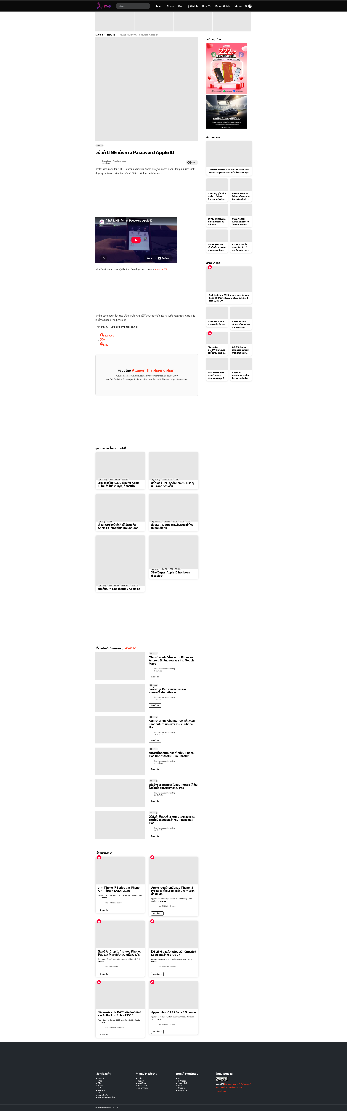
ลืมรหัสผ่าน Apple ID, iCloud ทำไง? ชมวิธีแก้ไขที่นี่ (172, 526)
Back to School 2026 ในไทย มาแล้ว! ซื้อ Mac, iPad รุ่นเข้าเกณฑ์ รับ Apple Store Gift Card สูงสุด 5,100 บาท (231, 26)
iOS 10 (175, 521)
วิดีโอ (140, 1078)
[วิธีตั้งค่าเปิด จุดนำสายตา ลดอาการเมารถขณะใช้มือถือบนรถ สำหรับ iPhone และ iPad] (120, 825)
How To (206, 6)
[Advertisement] (147, 197)
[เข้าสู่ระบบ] (250, 6)
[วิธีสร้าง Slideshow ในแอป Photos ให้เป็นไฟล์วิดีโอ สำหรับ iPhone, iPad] (120, 793)
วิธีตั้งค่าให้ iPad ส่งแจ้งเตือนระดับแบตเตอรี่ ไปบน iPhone (168, 690)
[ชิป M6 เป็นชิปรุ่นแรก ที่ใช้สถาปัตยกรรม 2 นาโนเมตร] (217, 210)
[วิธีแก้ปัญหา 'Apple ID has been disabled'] (173, 552)
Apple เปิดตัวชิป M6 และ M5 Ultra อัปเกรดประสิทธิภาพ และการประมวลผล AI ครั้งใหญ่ (191, 26)
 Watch (193, 6)
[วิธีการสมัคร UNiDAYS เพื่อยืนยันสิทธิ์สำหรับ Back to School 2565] (120, 995)
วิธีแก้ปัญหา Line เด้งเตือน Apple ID (119, 589)
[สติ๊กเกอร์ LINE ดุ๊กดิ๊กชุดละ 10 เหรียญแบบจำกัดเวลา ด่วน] (173, 466)
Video (238, 6)
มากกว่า (104, 898)
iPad (180, 6)
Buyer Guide (222, 6)
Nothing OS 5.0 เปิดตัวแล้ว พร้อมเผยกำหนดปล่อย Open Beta (217, 247)
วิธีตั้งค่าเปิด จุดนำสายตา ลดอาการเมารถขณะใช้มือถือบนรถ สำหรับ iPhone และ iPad (172, 820)
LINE (176, 479)
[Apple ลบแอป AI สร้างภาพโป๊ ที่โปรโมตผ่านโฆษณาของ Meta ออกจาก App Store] (241, 313)
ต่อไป (250, 22)
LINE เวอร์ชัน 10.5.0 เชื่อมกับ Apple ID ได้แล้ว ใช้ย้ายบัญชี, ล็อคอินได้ (118, 484)
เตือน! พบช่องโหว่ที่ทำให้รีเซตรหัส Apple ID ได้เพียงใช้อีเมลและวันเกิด (118, 526)
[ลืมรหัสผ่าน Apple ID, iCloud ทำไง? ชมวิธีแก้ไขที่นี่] (173, 508)
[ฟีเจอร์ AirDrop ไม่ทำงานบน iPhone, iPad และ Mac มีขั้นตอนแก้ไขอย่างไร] (120, 934)
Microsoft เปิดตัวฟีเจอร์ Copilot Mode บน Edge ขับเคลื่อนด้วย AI (216, 375)
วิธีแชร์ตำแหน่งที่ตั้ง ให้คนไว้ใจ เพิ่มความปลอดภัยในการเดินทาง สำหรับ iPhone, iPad (172, 724)
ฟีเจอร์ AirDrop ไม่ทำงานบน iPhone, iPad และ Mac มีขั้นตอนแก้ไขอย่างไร (119, 953)
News (109, 521)
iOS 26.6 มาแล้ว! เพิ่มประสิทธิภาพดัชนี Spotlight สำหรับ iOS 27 (173, 953)
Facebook (182, 1090)
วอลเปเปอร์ (182, 1083)
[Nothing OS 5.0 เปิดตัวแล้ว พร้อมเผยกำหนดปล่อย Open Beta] (217, 236)
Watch (101, 1085)
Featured (125, 585)
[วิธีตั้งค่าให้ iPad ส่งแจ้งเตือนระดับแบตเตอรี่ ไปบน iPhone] (120, 698)
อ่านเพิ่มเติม (155, 677)
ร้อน (99, 857)
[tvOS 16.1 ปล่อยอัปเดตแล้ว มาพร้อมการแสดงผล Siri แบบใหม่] (241, 338)
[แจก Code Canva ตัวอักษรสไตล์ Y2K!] (217, 313)
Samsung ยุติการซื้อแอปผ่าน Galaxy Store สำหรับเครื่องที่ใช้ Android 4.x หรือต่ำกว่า (217, 196)
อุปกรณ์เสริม (102, 1095)
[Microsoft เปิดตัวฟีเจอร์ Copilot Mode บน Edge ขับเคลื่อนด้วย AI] (217, 364)
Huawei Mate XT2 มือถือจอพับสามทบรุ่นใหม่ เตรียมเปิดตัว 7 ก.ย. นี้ (240, 196)
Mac (158, 6)
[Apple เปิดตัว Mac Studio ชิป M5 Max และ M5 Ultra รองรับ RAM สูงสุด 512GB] (153, 21)
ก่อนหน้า (96, 22)
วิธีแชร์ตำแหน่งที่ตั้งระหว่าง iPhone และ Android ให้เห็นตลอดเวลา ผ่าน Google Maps (171, 660)
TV (99, 1088)
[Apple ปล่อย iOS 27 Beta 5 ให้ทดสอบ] (173, 995)
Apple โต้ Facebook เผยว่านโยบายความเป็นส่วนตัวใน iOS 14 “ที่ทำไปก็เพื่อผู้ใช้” (241, 375)
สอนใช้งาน (142, 1083)
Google (181, 1088)
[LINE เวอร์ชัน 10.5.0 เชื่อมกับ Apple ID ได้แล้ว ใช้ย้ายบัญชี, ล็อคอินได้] (120, 466)
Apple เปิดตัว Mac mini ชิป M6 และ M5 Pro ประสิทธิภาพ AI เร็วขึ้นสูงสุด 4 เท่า (114, 27)
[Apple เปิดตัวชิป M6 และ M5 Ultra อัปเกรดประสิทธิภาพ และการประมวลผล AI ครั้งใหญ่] (193, 21)
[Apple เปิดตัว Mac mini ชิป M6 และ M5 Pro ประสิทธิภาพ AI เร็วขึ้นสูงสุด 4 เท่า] (114, 21)
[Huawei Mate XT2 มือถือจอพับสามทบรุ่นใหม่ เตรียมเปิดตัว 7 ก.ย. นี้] (241, 184)
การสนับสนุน (142, 1085)
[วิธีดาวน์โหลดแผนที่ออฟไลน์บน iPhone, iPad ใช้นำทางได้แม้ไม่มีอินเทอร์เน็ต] (120, 761)
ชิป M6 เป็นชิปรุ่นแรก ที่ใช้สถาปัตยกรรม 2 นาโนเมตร (217, 222)
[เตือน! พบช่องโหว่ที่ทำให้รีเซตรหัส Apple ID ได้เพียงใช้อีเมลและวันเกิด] (120, 508)
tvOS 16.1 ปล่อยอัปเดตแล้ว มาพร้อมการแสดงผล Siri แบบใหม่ (240, 350)
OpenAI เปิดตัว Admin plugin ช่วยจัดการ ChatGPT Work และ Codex (240, 222)
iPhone (170, 6)
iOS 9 (188, 521)
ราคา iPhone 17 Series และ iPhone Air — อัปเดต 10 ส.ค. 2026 (118, 889)
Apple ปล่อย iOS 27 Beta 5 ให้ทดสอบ (173, 1012)
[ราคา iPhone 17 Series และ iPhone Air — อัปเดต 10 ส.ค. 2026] (120, 870)
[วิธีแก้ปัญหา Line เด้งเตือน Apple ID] (120, 561)
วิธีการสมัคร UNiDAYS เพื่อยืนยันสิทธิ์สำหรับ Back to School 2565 (119, 1014)
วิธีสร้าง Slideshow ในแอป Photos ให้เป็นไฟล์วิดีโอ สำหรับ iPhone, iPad (173, 786)
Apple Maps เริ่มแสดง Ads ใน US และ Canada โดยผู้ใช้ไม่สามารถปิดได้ (240, 247)
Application (115, 479)
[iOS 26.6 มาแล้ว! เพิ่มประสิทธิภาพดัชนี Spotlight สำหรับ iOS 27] (173, 934)
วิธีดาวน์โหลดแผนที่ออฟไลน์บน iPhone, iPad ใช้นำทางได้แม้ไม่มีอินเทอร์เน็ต (171, 754)
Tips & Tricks (175, 569)
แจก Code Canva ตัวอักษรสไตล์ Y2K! (216, 323)
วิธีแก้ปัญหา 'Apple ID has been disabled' (170, 574)
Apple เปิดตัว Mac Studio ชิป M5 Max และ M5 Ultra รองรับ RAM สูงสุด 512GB (153, 27)
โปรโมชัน (141, 1081)
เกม (179, 1078)
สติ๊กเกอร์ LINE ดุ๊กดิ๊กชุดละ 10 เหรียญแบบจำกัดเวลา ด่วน (172, 484)
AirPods (101, 1090)
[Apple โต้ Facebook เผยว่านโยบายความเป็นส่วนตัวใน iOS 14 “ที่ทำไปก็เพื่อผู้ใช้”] (241, 364)
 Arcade (182, 1081)
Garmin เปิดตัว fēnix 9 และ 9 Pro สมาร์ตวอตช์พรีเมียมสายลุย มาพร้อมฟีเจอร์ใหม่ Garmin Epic (229, 171)
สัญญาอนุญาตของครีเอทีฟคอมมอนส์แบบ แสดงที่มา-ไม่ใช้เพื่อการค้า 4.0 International (233, 1087)
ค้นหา (120, 6)
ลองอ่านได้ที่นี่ (161, 269)
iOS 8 (182, 521)
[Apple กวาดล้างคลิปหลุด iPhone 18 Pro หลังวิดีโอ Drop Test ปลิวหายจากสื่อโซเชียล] (173, 870)
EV (99, 1092)
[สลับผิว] (246, 6)
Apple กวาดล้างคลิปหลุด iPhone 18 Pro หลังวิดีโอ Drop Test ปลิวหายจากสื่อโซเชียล (173, 891)
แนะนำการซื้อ (143, 1088)
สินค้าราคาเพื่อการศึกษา (106, 1097)
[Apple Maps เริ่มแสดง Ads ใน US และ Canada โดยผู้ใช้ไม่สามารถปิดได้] (241, 236)
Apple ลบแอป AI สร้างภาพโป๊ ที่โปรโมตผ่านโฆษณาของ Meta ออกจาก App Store (241, 324)
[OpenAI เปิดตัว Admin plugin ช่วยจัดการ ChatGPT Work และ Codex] (241, 210)
